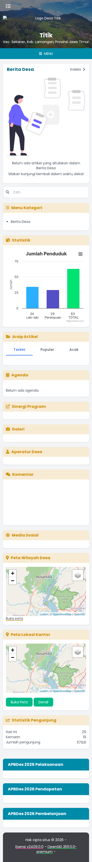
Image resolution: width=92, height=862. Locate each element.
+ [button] (12, 573)
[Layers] (77, 575)
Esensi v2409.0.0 (29, 846)
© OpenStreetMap (61, 614)
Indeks (76, 69)
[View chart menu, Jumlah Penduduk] (80, 254)
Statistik (21, 240)
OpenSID (79, 614)
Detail (43, 702)
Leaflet (44, 614)
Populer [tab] (47, 349)
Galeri (18, 429)
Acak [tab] (74, 349)
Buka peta (14, 618)
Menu (48, 53)
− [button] (12, 581)
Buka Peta (19, 702)
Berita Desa (20, 221)
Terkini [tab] (19, 349)
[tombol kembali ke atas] (82, 852)
